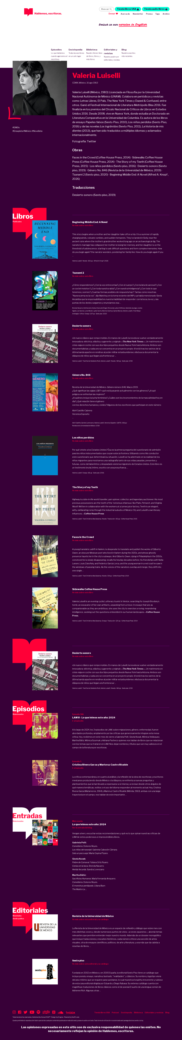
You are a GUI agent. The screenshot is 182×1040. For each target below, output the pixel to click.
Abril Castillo (76, 423)
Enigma (60, 1017)
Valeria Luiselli (77, 261)
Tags (157, 14)
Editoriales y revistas (112, 54)
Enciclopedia (76, 52)
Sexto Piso (132, 972)
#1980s (16, 127)
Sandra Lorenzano (87, 423)
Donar (112, 13)
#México (27, 131)
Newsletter (138, 14)
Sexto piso (99, 314)
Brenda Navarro (77, 308)
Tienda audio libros (154, 9)
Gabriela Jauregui (131, 308)
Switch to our (123, 24)
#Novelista (37, 131)
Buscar (105, 9)
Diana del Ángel (101, 308)
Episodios (59, 54)
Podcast (115, 1013)
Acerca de (125, 14)
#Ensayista (18, 131)
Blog (128, 52)
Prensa (149, 14)
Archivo (166, 14)
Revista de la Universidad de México (83, 425)
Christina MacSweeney (93, 519)
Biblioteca (94, 54)
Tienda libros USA (126, 9)
